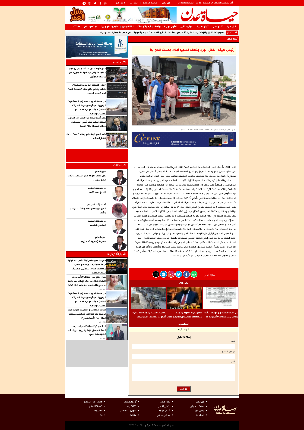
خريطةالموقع (95, 406)
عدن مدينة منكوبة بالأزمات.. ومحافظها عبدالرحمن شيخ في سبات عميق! (184, 317)
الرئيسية (231, 27)
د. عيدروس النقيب (97, 188)
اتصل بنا (134, 3)
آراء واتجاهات (144, 27)
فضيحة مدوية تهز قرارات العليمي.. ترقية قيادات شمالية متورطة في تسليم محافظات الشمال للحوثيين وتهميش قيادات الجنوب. (87, 267)
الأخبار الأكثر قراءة (117, 254)
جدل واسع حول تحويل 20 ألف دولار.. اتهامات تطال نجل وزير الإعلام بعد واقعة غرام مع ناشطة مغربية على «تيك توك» (86, 281)
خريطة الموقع (150, 3)
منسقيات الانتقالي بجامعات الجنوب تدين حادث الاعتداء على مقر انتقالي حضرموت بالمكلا (162, 33)
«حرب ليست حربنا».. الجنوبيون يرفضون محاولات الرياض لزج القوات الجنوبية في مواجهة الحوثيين (87, 73)
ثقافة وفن (127, 27)
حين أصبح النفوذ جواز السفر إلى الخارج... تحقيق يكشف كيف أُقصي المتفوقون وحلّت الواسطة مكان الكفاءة (87, 122)
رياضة (157, 27)
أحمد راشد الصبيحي (96, 205)
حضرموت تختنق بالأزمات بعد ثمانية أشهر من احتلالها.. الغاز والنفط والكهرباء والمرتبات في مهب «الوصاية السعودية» (149, 319)
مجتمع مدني (90, 27)
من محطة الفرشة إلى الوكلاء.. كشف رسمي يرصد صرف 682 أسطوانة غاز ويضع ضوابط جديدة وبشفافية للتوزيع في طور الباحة (221, 319)
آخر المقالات (119, 165)
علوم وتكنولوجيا (110, 27)
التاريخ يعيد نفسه (97, 192)
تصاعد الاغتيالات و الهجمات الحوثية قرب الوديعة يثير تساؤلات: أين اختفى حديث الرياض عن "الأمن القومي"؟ (87, 314)
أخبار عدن (218, 27)
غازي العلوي (100, 172)
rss (101, 415)
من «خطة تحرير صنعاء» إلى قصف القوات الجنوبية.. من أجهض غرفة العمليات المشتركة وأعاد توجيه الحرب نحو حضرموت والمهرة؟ (87, 107)
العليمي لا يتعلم (98, 225)
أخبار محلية (203, 27)
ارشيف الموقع (197, 406)
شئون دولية (170, 27)
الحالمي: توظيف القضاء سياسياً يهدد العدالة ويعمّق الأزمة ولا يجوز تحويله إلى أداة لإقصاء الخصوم (87, 330)
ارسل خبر (120, 3)
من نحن (166, 3)
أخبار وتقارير (186, 27)
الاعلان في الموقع (93, 402)
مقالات (76, 27)
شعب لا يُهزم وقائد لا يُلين (93, 242)
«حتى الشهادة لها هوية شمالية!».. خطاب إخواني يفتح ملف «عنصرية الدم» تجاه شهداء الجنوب (87, 89)
